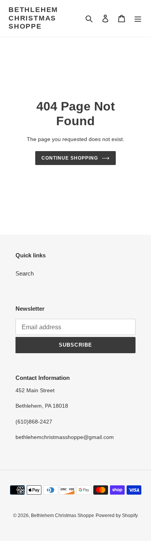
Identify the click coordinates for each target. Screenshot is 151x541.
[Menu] (138, 18)
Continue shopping (69, 158)
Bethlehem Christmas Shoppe (33, 18)
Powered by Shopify (117, 515)
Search (24, 273)
